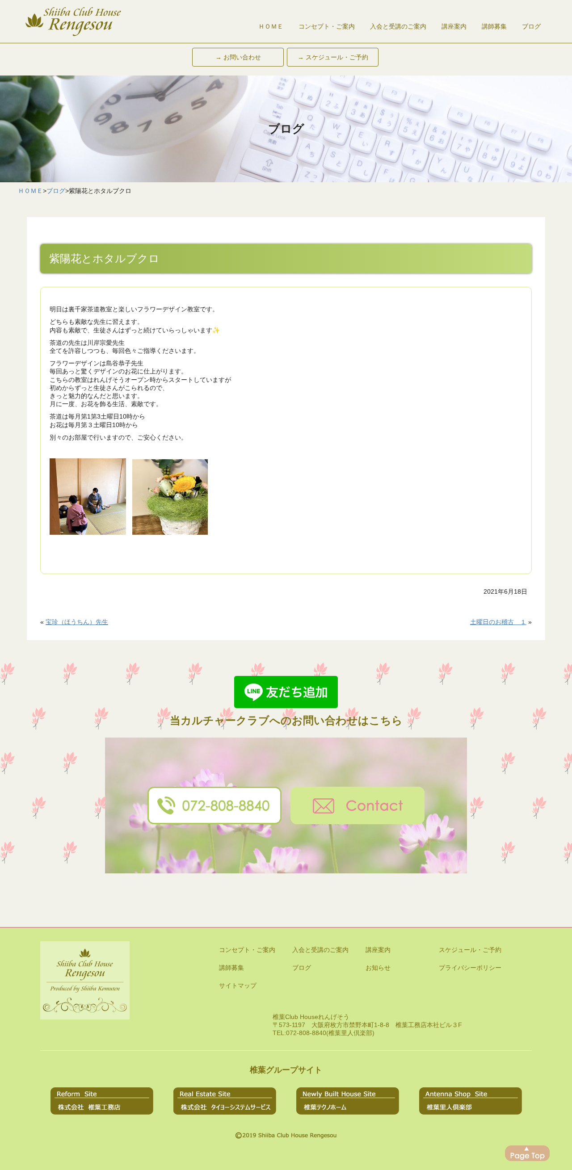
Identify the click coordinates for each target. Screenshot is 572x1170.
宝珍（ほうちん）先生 (77, 621)
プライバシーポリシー (470, 967)
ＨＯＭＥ (270, 26)
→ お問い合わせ (238, 57)
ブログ (531, 26)
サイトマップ (238, 985)
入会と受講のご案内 (398, 26)
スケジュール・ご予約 (470, 949)
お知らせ (378, 967)
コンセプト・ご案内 (327, 26)
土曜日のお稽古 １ (498, 621)
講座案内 (454, 26)
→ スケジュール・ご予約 (333, 57)
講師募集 (494, 26)
